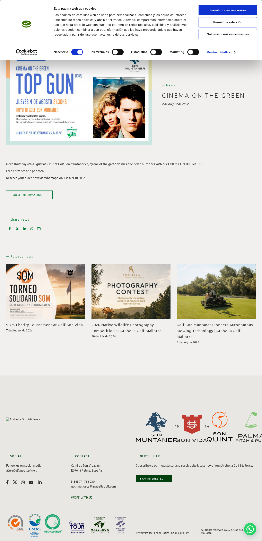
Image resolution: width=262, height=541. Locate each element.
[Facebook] (10, 228)
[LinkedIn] (24, 228)
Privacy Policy (144, 532)
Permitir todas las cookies (227, 10)
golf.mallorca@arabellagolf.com (93, 486)
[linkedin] (40, 482)
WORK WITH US (82, 497)
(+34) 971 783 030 (83, 481)
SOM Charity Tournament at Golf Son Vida (44, 324)
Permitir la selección (227, 22)
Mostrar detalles (218, 52)
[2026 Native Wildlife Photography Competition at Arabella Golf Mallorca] (131, 266)
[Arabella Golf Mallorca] (23, 419)
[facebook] (7, 482)
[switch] (118, 52)
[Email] (39, 228)
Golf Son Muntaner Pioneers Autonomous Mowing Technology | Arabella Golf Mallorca (215, 330)
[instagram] (23, 482)
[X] (17, 228)
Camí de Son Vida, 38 (85, 465)
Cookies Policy (180, 532)
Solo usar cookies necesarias (228, 34)
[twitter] (15, 482)
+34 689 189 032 (74, 178)
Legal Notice (161, 532)
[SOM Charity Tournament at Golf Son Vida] (45, 266)
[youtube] (31, 482)
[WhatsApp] (31, 228)
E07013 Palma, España (86, 470)
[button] (250, 529)
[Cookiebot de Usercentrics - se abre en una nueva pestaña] (26, 52)
